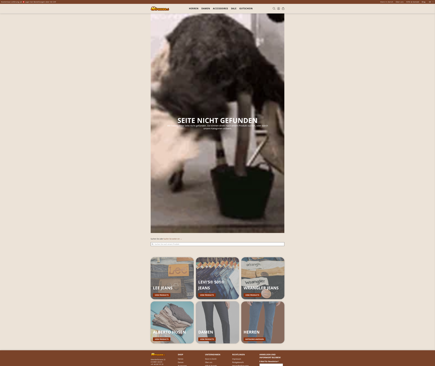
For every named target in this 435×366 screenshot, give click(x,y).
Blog (423, 2)
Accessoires (220, 8)
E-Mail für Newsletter (269, 361)
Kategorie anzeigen (254, 339)
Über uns (400, 2)
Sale (234, 8)
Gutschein (246, 8)
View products (162, 295)
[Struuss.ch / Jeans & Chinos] (160, 8)
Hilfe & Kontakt (412, 2)
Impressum (236, 359)
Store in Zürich (386, 2)
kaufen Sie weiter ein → (173, 239)
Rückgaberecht (238, 362)
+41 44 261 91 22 (157, 364)
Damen (205, 8)
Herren (193, 8)
